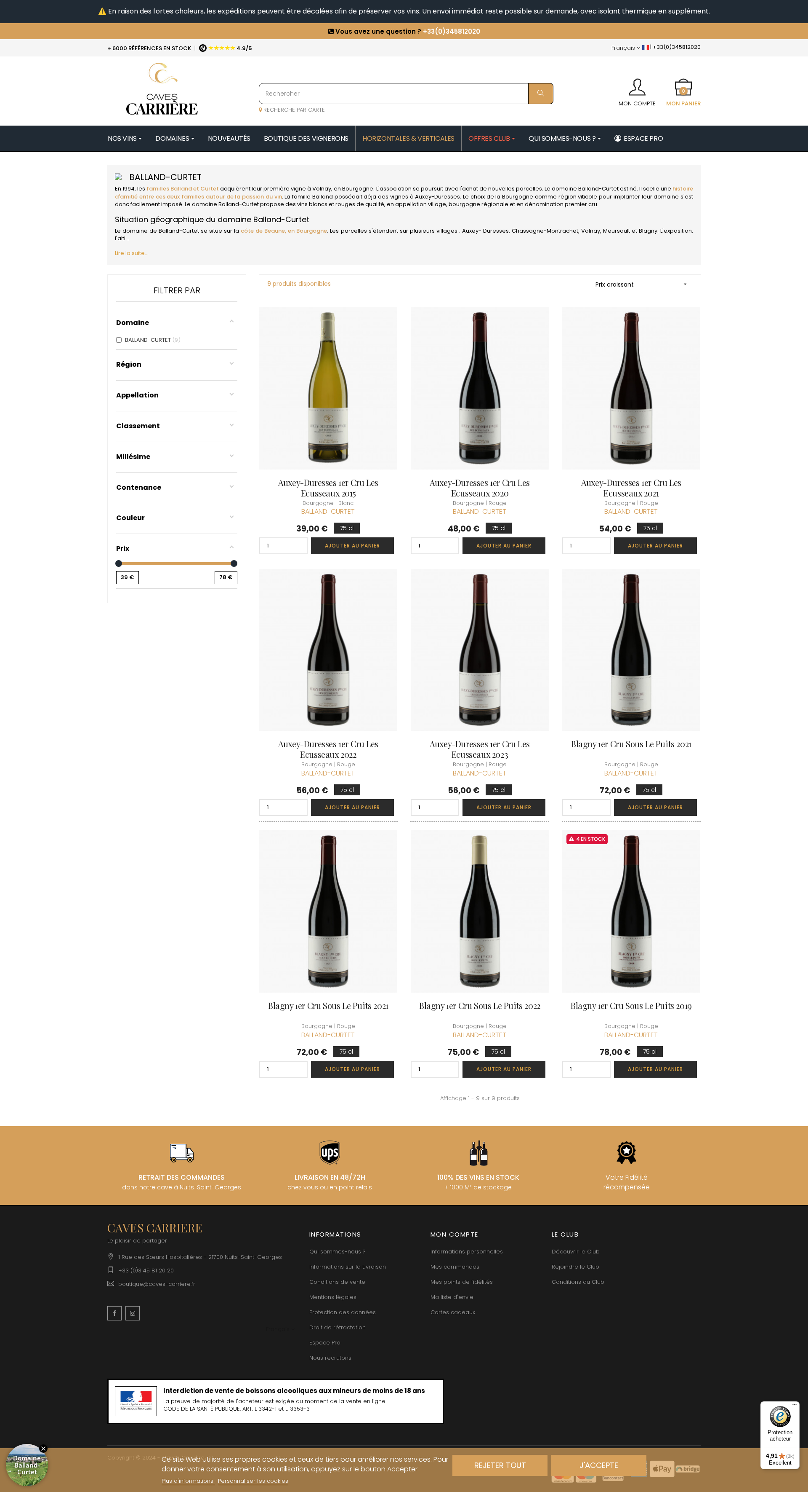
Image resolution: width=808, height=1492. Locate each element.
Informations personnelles (467, 1252)
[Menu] (794, 1406)
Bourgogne (357, 189)
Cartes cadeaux (453, 1312)
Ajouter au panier (352, 545)
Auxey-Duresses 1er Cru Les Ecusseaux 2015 (328, 488)
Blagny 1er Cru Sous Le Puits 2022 (479, 1005)
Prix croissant (641, 284)
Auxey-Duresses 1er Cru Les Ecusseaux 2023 (480, 749)
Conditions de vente (337, 1282)
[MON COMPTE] (637, 84)
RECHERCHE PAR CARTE (293, 110)
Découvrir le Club (576, 1252)
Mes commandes (455, 1267)
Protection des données (342, 1312)
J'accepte (598, 1465)
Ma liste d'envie (452, 1297)
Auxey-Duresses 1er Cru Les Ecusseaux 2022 (328, 749)
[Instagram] (132, 1313)
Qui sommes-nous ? (337, 1252)
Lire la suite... (132, 253)
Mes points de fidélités (462, 1282)
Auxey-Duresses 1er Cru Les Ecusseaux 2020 (480, 488)
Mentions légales (332, 1297)
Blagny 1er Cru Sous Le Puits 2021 (631, 743)
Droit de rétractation (337, 1327)
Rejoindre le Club (575, 1267)
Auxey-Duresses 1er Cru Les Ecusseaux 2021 (631, 488)
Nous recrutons (330, 1358)
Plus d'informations (188, 1481)
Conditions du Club (578, 1282)
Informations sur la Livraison (347, 1267)
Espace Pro (324, 1343)
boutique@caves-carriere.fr (156, 1284)
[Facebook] (114, 1313)
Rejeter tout (500, 1465)
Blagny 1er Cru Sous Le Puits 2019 (631, 1005)
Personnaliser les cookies (253, 1481)
